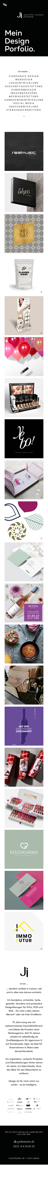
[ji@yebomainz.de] (24, 1142)
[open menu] (5, 4)
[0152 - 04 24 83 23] (24, 1146)
